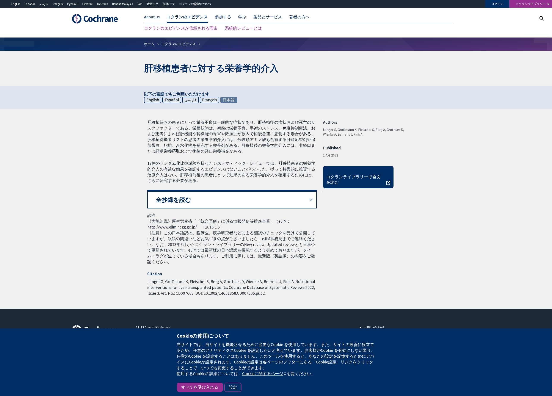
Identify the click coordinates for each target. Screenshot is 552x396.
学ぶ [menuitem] (242, 16)
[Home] (101, 18)
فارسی (43, 4)
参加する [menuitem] (223, 16)
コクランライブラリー (531, 4)
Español (30, 4)
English (15, 4)
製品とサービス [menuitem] (267, 16)
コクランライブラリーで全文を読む (353, 179)
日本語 (229, 99)
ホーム (149, 44)
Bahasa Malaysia (122, 4)
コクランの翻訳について (195, 4)
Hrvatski (87, 4)
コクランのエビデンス (178, 44)
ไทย (139, 4)
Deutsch (102, 4)
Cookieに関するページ (262, 373)
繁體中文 (152, 4)
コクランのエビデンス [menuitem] (187, 16)
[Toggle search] (541, 18)
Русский (72, 4)
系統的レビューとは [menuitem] (243, 28)
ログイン (497, 4)
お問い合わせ (374, 327)
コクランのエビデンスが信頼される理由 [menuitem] (181, 28)
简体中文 (169, 4)
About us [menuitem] (152, 16)
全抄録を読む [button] (173, 199)
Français (57, 4)
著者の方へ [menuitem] (299, 16)
